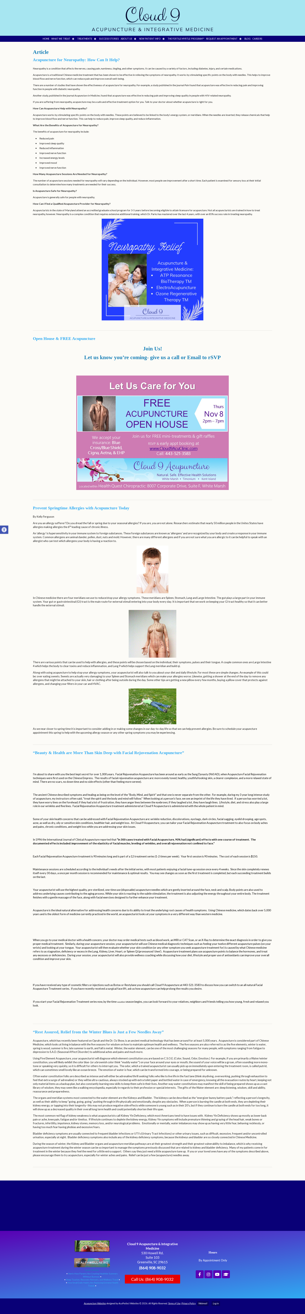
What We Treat (60, 38)
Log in (216, 1303)
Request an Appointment (221, 38)
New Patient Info (150, 38)
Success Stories (109, 38)
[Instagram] (208, 1274)
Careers (257, 38)
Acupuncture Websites (95, 1303)
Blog (247, 38)
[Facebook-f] (200, 1274)
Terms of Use (174, 1303)
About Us (126, 38)
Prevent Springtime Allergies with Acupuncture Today (81, 508)
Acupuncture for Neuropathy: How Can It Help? (76, 60)
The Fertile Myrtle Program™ (186, 38)
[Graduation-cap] (226, 1274)
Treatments (84, 38)
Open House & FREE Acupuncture (64, 338)
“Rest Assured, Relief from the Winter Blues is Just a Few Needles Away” (98, 1032)
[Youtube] (217, 1274)
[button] (4, 530)
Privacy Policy (188, 1303)
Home (46, 38)
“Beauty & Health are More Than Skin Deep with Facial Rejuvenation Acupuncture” (108, 752)
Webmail (202, 1303)
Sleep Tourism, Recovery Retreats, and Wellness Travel (92, 1279)
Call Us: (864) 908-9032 (152, 1279)
